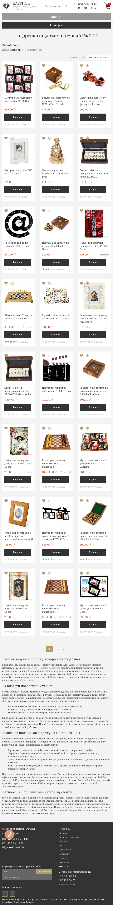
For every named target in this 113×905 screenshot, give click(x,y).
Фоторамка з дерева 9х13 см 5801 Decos (18, 172)
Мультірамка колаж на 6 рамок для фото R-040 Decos (93, 608)
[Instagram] (12, 894)
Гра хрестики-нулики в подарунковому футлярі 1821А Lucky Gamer (93, 536)
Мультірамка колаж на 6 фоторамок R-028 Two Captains (93, 463)
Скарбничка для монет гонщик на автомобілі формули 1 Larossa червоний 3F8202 (93, 101)
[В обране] (6, 66)
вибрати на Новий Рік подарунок (42, 667)
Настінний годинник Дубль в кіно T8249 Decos (56, 389)
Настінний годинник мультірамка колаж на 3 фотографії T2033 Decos (55, 536)
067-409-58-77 (87, 8)
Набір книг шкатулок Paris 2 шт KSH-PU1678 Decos (17, 608)
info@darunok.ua (67, 884)
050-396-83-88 (87, 4)
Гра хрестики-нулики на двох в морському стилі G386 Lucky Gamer (94, 391)
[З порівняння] (12, 66)
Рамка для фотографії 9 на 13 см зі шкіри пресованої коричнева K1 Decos (18, 536)
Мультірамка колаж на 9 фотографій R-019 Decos (18, 99)
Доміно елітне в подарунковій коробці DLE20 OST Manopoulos (17, 391)
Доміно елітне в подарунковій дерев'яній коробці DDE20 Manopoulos (94, 174)
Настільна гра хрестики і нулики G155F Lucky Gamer (56, 246)
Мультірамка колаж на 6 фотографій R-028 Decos (56, 317)
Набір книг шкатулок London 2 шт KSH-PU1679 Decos (94, 246)
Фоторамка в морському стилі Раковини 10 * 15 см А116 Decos (94, 318)
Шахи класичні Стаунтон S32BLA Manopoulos (18, 317)
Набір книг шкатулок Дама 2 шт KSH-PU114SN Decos (18, 463)
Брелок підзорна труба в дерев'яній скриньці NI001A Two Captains (56, 101)
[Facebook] (5, 894)
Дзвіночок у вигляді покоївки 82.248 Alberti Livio (55, 173)
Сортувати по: (77, 57)
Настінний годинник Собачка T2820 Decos (16, 244)
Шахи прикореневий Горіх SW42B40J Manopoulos (54, 463)
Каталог (55, 16)
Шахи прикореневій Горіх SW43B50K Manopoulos (53, 608)
